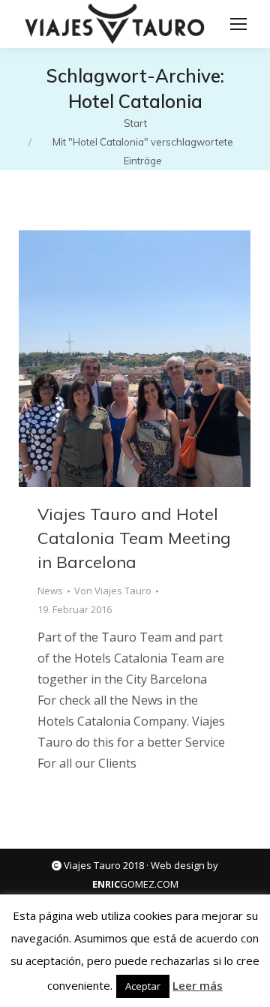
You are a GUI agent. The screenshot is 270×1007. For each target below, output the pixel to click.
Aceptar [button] (142, 986)
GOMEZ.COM (135, 884)
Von (113, 590)
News (50, 590)
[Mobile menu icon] (239, 24)
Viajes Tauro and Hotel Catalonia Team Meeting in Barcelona (134, 538)
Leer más (197, 985)
